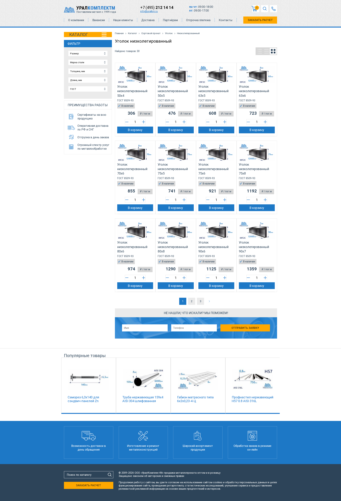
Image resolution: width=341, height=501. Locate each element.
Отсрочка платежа (198, 20)
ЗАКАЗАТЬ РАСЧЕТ (260, 20)
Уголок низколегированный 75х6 (213, 169)
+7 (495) (157, 7)
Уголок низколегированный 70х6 (132, 169)
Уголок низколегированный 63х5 (213, 91)
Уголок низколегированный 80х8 (173, 247)
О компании (76, 20)
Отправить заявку (245, 328)
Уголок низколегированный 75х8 (254, 169)
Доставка (148, 20)
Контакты (225, 20)
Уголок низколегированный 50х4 (132, 91)
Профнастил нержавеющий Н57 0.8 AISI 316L (252, 399)
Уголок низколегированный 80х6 (132, 247)
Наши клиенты (123, 20)
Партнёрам (170, 20)
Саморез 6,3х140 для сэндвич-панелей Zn (83, 399)
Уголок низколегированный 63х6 (254, 91)
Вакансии (98, 20)
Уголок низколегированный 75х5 (173, 169)
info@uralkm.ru (149, 11)
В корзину (135, 130)
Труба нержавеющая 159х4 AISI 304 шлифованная (142, 399)
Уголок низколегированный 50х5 (173, 91)
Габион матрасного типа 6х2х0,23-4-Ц (195, 399)
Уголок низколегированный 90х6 (213, 247)
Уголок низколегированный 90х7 (254, 247)
